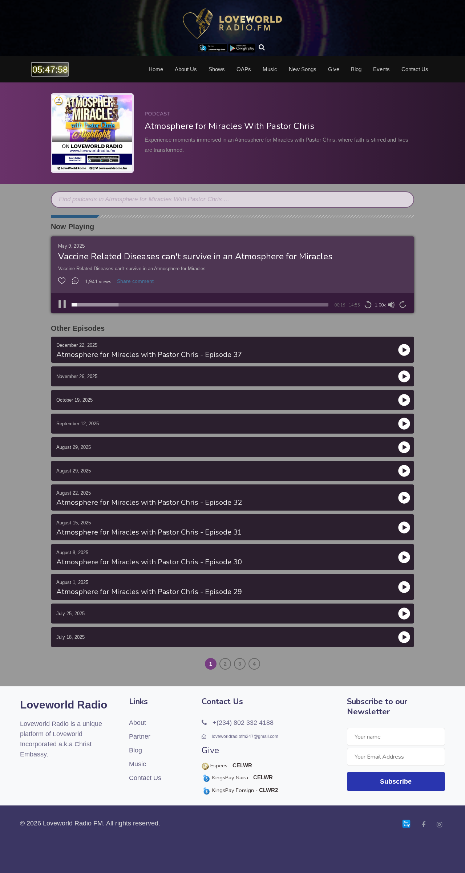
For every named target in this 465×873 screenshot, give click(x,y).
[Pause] (62, 305)
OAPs (243, 69)
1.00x (380, 305)
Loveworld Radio (63, 705)
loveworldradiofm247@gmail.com (244, 736)
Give (333, 69)
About (137, 722)
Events (381, 69)
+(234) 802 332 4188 (242, 722)
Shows (217, 69)
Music (270, 69)
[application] (232, 304)
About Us (186, 69)
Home (156, 69)
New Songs (302, 69)
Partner (139, 736)
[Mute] (391, 304)
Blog (356, 69)
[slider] (200, 304)
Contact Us (414, 69)
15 (368, 305)
